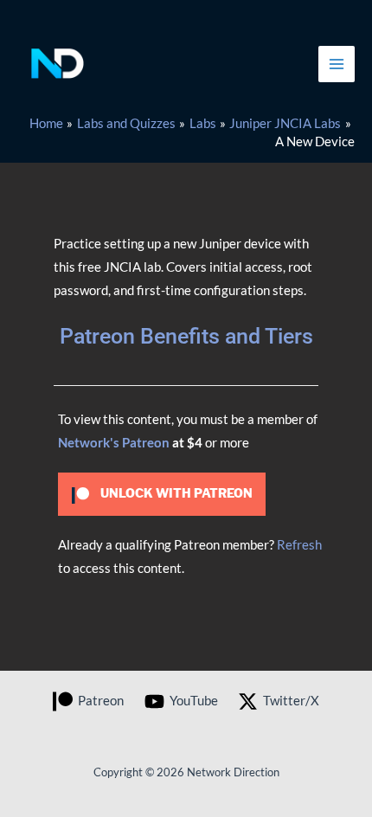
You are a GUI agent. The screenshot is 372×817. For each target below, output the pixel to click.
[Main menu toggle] (336, 64)
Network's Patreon (114, 442)
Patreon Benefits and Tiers (186, 336)
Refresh (299, 544)
